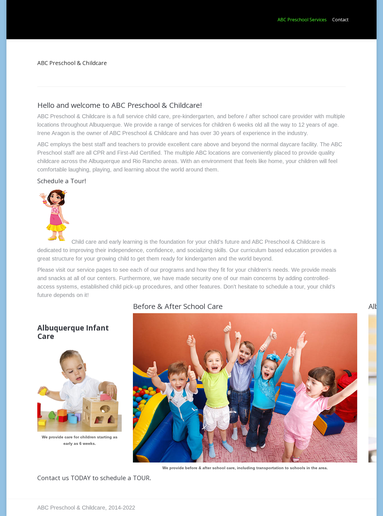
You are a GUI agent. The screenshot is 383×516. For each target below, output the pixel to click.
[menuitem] (302, 19)
